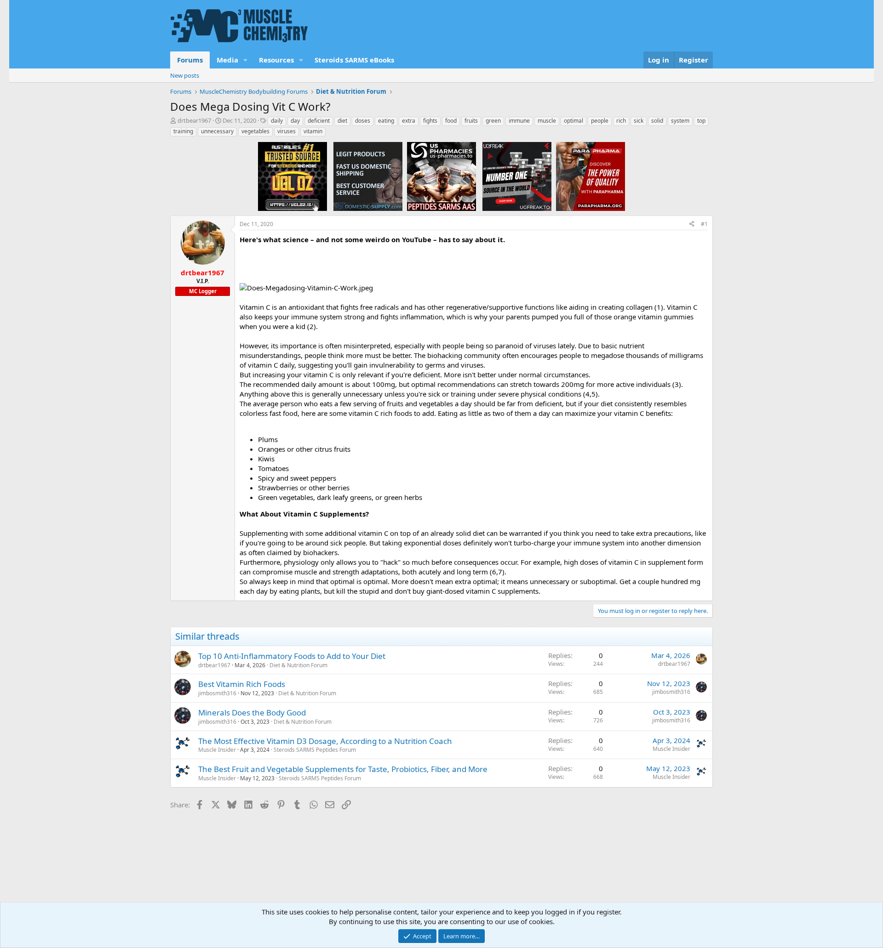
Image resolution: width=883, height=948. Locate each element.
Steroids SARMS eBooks (354, 59)
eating (386, 121)
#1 (704, 224)
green (493, 121)
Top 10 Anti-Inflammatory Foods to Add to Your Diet (291, 656)
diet (342, 121)
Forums (190, 59)
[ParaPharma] (590, 176)
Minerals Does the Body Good (252, 712)
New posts (184, 75)
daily (277, 121)
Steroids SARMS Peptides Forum (315, 750)
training (183, 131)
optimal (573, 121)
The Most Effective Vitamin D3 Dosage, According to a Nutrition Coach (325, 741)
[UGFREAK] (516, 176)
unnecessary (217, 131)
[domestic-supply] (367, 176)
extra (408, 121)
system (680, 121)
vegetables (255, 131)
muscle (547, 121)
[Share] (692, 224)
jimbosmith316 (217, 693)
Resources (276, 59)
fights (430, 121)
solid (657, 121)
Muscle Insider (217, 750)
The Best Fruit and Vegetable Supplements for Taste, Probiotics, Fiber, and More (342, 769)
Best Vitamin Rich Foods (241, 684)
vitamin (313, 131)
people (599, 121)
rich (621, 121)
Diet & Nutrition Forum (298, 665)
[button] (245, 59)
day (295, 121)
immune (519, 121)
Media (227, 59)
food (451, 121)
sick (638, 121)
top (701, 121)
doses (362, 121)
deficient (319, 121)
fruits (471, 121)
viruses (286, 131)
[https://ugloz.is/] (292, 176)
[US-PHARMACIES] (441, 176)
